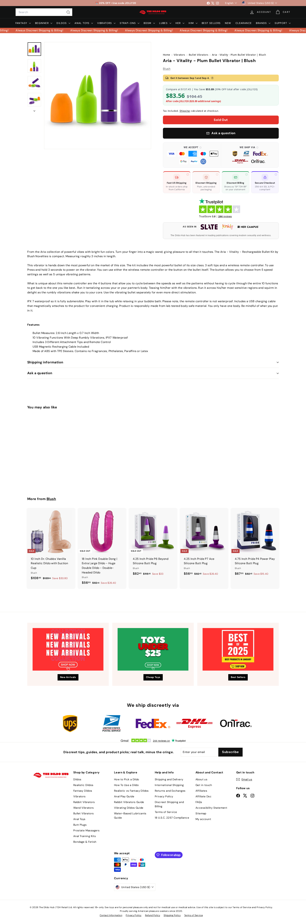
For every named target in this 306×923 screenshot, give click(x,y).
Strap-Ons (128, 23)
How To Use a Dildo (126, 785)
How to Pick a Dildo (126, 779)
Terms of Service (166, 812)
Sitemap (201, 813)
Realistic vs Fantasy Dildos (131, 791)
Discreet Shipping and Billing (169, 804)
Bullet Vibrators (83, 813)
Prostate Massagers (86, 830)
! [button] (212, 78)
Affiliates (201, 791)
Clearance (244, 23)
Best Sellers (211, 23)
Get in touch (204, 785)
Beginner (42, 23)
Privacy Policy (164, 796)
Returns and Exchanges (170, 791)
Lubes (163, 23)
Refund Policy (152, 915)
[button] (193, 154)
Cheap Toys (153, 677)
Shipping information (45, 362)
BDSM (148, 23)
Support (281, 23)
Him (192, 23)
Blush (166, 69)
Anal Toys (82, 23)
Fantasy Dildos (82, 791)
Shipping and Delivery (169, 779)
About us (201, 779)
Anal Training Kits (84, 836)
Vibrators (105, 23)
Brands (262, 23)
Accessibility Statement (211, 808)
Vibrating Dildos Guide (128, 808)
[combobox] (44, 12)
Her (178, 23)
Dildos (62, 23)
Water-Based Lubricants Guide (130, 815)
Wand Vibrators (83, 808)
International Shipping (169, 785)
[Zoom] (97, 95)
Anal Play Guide (124, 796)
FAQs (199, 802)
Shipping (185, 110)
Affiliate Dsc (203, 796)
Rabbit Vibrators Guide (129, 802)
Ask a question (39, 373)
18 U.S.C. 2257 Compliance (172, 817)
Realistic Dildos (83, 785)
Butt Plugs (80, 825)
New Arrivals (68, 677)
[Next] (34, 110)
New (228, 23)
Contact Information (111, 915)
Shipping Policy (172, 915)
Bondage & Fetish (84, 842)
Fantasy (21, 23)
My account (203, 819)
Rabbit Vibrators (84, 802)
